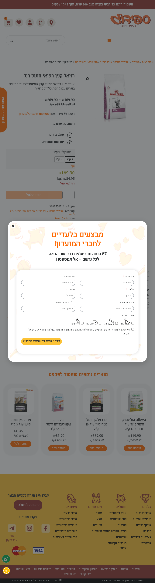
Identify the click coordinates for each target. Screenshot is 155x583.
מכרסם (89, 324)
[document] (77, 291)
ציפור (72, 324)
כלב (122, 324)
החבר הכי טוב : (127, 315)
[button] (13, 225)
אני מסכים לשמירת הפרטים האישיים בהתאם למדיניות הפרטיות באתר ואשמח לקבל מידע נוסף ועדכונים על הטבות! (79, 332)
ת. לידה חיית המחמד (65, 302)
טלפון (131, 289)
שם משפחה (69, 276)
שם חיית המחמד (126, 302)
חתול (106, 324)
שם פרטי (129, 276)
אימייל (71, 289)
